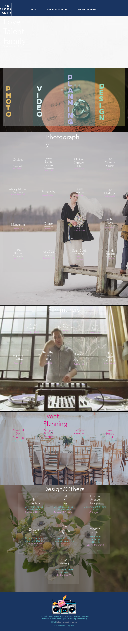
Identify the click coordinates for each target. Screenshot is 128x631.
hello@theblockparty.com (66, 622)
